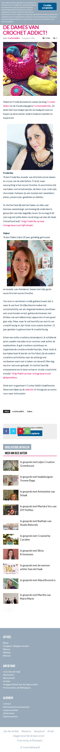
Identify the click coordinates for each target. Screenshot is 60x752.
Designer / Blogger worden (16, 646)
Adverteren (8, 713)
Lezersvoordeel (10, 710)
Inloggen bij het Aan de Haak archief (20, 684)
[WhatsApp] (27, 431)
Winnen (7, 655)
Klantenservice (10, 716)
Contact (7, 703)
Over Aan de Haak (11, 671)
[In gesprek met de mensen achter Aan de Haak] (10, 569)
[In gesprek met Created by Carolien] (10, 539)
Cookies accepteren (47, 6)
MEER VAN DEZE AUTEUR (16, 453)
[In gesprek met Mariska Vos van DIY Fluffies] (10, 510)
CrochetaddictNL (42, 105)
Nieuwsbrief (9, 678)
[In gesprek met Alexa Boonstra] (10, 583)
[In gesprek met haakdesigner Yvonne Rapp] (10, 480)
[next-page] (10, 610)
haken (29, 411)
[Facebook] (6, 431)
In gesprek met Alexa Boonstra (37, 580)
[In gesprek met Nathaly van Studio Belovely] (10, 524)
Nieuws (6, 649)
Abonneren (8, 674)
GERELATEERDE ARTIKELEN (17, 447)
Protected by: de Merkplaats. (17, 687)
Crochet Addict (14, 38)
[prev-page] (5, 610)
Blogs (5, 642)
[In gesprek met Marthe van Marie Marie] (10, 598)
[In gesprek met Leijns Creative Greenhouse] (10, 465)
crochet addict (18, 411)
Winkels (7, 652)
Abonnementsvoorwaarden (16, 707)
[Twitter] (13, 431)
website (29, 389)
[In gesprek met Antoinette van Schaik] (10, 495)
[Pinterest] (20, 431)
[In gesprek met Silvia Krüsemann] (10, 554)
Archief (6, 681)
